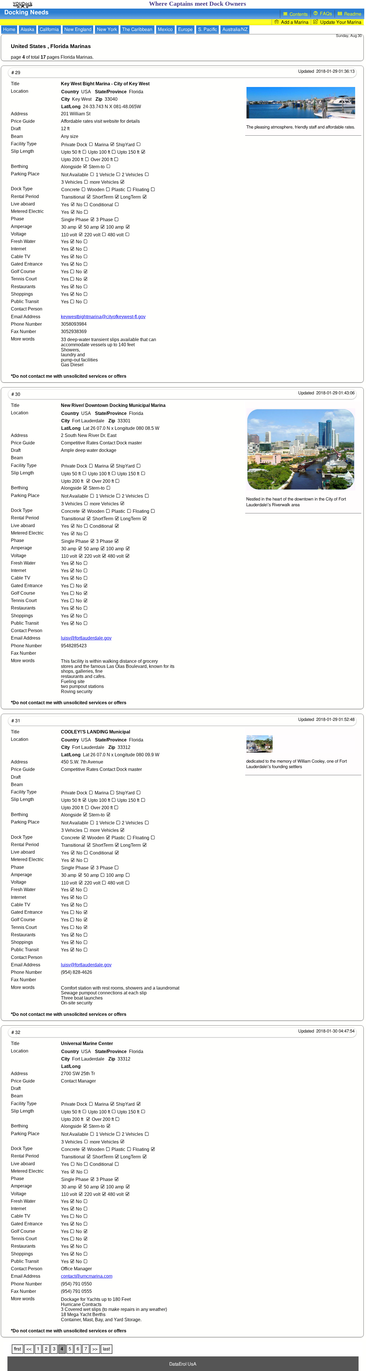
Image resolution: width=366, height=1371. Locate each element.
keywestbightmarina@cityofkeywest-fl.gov (103, 316)
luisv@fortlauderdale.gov (86, 638)
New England (78, 29)
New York (107, 29)
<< (28, 1349)
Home (9, 29)
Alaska (27, 29)
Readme (351, 14)
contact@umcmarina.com (86, 1276)
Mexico (165, 29)
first (17, 1349)
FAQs (325, 13)
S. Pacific (207, 29)
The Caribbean (137, 29)
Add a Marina (294, 22)
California (49, 29)
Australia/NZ (235, 29)
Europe (185, 29)
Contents (297, 14)
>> (95, 1349)
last (106, 1349)
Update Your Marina (339, 22)
